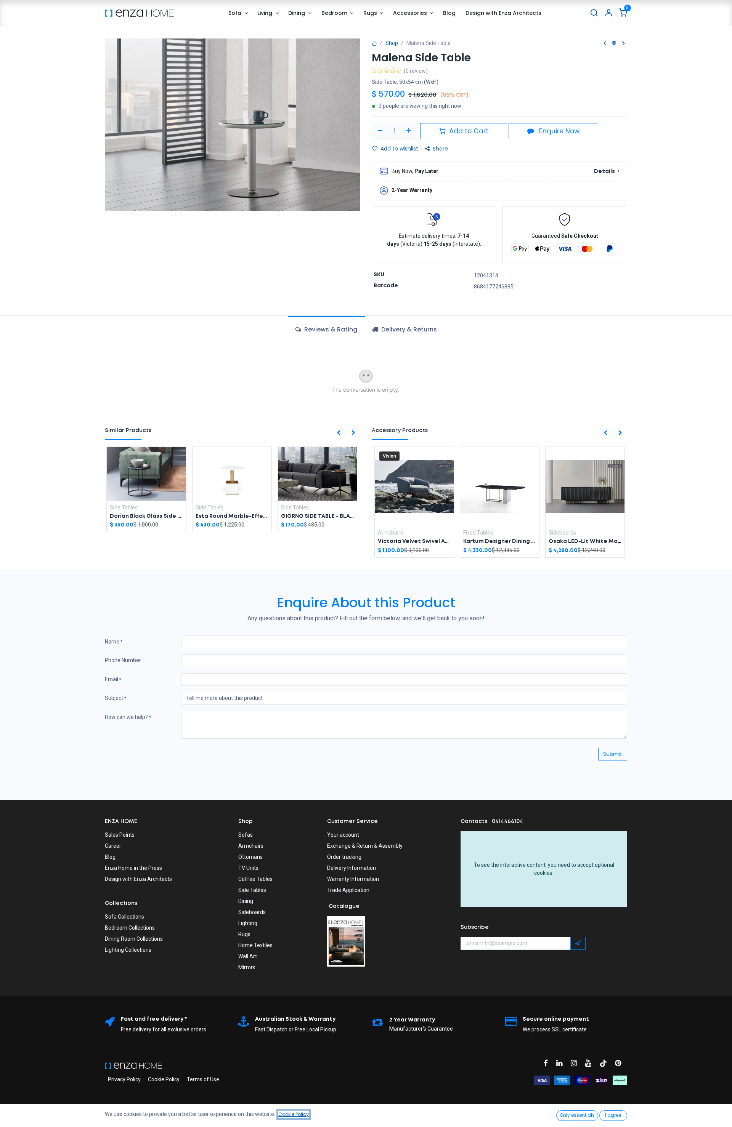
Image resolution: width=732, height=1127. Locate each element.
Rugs (244, 934)
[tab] (404, 329)
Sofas (245, 835)
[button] (338, 433)
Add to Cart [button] (467, 131)
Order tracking (344, 857)
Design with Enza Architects (138, 879)
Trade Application (348, 890)
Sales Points (120, 835)
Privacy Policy (124, 1079)
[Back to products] (614, 44)
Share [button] (440, 148)
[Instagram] (576, 1063)
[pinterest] (620, 1063)
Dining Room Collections (134, 939)
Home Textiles (255, 945)
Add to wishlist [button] (399, 148)
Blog (110, 857)
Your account (343, 835)
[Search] (594, 13)
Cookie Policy (164, 1079)
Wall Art (247, 956)
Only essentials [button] (577, 1115)
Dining (245, 901)
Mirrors (246, 967)
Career (113, 846)
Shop (391, 43)
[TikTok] (606, 1063)
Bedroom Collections (130, 928)
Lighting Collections (128, 950)
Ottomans (250, 857)
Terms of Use (203, 1079)
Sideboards (252, 912)
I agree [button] (613, 1115)
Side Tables (252, 890)
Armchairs (250, 846)
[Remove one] (380, 131)
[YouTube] (590, 1063)
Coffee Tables (255, 879)
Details (605, 171)
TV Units (248, 868)
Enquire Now (558, 131)
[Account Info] (608, 13)
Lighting (247, 923)
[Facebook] (548, 1063)
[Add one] (409, 131)
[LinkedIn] (561, 1063)
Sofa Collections (124, 917)
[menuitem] (237, 13)
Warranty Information (353, 879)
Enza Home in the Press (133, 868)
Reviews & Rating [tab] (330, 329)
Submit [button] (612, 754)
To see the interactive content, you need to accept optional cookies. (544, 869)
